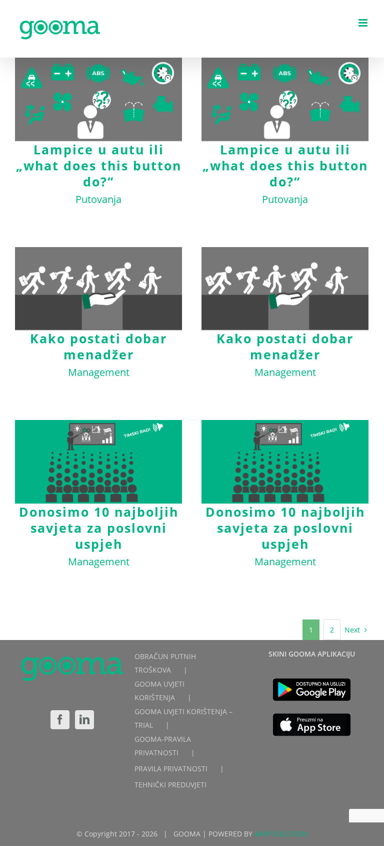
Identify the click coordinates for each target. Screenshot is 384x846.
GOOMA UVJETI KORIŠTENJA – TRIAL (183, 718)
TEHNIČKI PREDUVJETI (170, 784)
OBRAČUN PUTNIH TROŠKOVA (165, 663)
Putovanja (99, 199)
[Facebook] (60, 719)
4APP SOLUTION (281, 833)
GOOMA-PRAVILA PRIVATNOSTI (162, 745)
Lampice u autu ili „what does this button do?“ (99, 99)
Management (99, 372)
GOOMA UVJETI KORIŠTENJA (159, 690)
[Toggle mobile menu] (363, 23)
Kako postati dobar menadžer (99, 289)
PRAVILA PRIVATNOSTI (171, 768)
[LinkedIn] (84, 719)
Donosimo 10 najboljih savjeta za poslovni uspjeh (99, 462)
